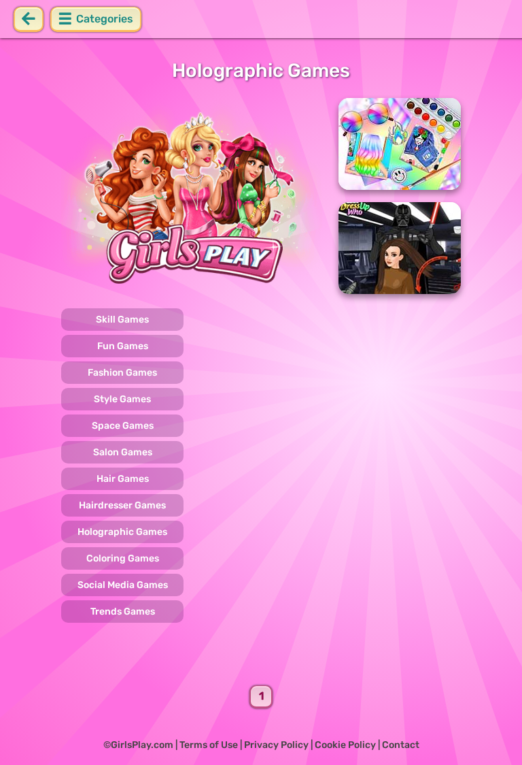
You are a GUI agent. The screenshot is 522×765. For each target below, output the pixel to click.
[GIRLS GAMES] (191, 196)
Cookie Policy (345, 745)
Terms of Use (208, 745)
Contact (400, 745)
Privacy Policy (276, 745)
